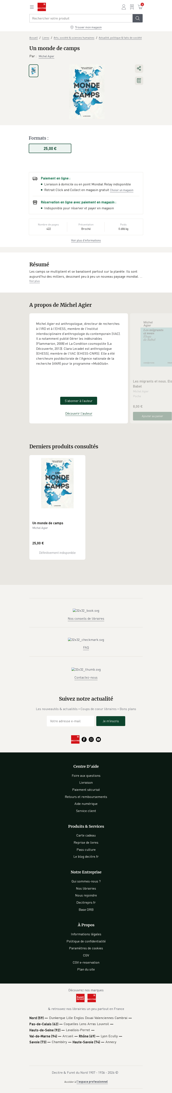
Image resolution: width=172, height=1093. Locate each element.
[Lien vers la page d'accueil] (42, 7)
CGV (86, 955)
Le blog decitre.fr (86, 856)
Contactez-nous (86, 677)
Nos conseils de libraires (86, 618)
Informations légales (86, 934)
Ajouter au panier (152, 416)
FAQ (86, 647)
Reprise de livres (86, 842)
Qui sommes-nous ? (86, 881)
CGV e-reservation (86, 962)
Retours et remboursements (86, 797)
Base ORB (86, 909)
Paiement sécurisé (86, 789)
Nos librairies (86, 888)
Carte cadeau (86, 835)
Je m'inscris (111, 721)
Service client (86, 811)
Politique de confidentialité (86, 941)
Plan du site (86, 969)
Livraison (86, 782)
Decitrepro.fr (86, 902)
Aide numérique (86, 804)
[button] (86, 274)
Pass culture (86, 849)
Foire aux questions (86, 775)
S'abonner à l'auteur (79, 401)
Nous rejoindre (86, 895)
